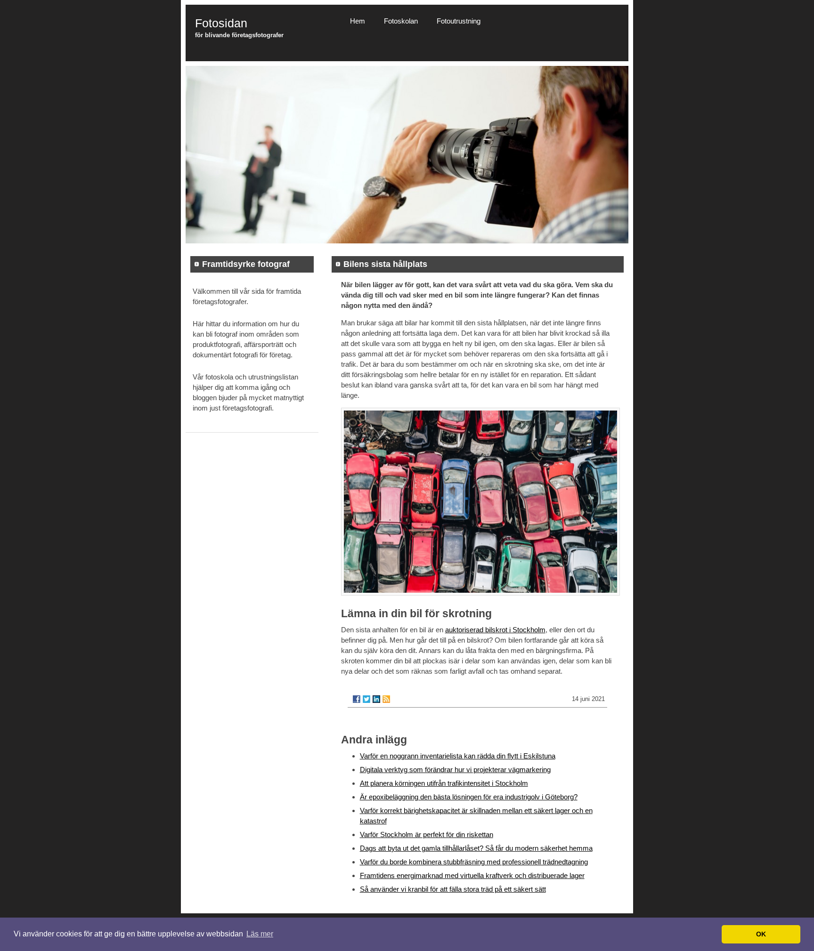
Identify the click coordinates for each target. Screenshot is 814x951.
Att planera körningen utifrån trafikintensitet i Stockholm (444, 783)
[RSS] (386, 699)
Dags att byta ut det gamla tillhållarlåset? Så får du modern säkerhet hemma (476, 848)
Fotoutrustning (458, 21)
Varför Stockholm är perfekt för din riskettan (426, 834)
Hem (357, 21)
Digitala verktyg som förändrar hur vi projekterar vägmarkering (455, 770)
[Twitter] (366, 699)
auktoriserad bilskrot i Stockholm (495, 630)
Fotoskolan (401, 21)
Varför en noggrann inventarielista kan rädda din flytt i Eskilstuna (457, 756)
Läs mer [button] (259, 934)
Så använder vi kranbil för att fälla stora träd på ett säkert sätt (453, 889)
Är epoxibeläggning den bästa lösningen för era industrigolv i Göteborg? (469, 797)
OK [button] (761, 934)
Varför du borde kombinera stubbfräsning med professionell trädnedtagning (474, 862)
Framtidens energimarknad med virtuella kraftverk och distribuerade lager (472, 875)
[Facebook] (356, 699)
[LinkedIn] (376, 699)
